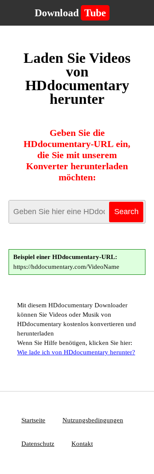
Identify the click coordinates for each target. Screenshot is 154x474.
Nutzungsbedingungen (92, 420)
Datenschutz (37, 443)
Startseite (33, 420)
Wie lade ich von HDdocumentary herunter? (76, 352)
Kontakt (82, 443)
